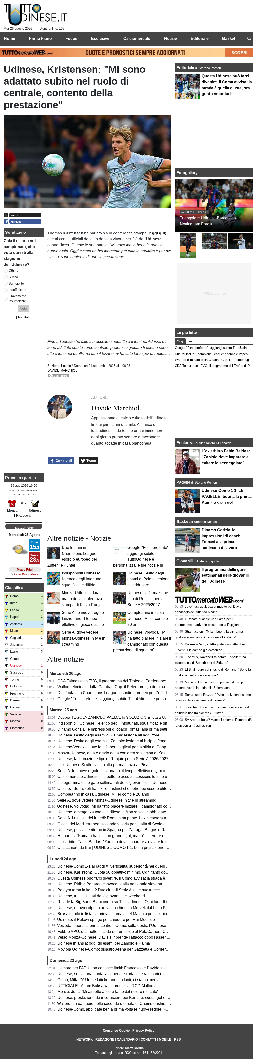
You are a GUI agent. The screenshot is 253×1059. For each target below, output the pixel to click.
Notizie (66, 366)
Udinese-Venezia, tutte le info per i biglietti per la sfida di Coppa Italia (117, 747)
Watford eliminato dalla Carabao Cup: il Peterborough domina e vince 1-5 (121, 687)
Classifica (14, 588)
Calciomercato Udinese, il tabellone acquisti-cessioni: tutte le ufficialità (118, 776)
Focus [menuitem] (71, 38)
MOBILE (165, 1039)
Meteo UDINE (24, 528)
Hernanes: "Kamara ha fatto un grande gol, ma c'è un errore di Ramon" (119, 836)
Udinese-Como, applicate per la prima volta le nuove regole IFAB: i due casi (123, 1009)
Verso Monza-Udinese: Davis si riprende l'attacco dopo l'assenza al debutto (123, 937)
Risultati (24, 317)
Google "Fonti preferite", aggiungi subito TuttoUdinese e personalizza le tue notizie (129, 699)
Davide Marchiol (62, 370)
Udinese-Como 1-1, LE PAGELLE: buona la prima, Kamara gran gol (227, 496)
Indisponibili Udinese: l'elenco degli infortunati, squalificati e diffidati (83, 579)
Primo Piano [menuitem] (40, 38)
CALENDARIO (127, 1039)
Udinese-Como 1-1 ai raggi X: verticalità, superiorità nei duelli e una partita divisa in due (134, 866)
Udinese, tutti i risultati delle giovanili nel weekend (101, 896)
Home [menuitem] (9, 38)
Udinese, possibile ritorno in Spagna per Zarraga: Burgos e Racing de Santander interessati (137, 830)
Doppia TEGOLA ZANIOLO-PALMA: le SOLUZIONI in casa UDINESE (118, 717)
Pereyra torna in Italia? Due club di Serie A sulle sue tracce (108, 890)
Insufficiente (17, 290)
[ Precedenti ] (23, 515)
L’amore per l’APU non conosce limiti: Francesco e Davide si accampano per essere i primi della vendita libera (153, 968)
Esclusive (185, 443)
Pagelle (183, 482)
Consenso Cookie (116, 1030)
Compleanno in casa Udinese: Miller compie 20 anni (147, 618)
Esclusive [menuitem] (100, 38)
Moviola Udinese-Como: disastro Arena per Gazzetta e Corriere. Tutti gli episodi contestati (135, 949)
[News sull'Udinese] (35, 15)
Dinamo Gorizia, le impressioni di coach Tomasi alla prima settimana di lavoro (125, 729)
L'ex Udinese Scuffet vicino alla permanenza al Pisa (102, 765)
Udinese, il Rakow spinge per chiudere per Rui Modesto (106, 919)
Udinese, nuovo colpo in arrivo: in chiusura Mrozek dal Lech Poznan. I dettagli (125, 908)
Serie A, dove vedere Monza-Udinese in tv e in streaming (83, 638)
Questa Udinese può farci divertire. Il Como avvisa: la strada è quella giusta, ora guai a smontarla (141, 878)
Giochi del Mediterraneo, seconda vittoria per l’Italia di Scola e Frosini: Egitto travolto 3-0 (134, 824)
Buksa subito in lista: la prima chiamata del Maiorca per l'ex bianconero (119, 914)
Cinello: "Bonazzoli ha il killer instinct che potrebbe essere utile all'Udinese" (123, 788)
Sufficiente (16, 283)
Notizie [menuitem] (170, 38)
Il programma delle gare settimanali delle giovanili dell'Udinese (112, 782)
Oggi (180, 341)
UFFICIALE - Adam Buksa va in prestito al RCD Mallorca (107, 986)
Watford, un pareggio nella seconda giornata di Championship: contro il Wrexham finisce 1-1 (137, 1003)
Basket (183, 522)
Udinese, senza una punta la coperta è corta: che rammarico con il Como (120, 974)
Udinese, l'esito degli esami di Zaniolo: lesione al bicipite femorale (115, 741)
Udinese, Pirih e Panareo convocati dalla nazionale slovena (109, 884)
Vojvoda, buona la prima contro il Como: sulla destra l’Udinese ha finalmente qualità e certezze (140, 925)
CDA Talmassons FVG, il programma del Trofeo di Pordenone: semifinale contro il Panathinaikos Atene (147, 681)
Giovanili (184, 561)
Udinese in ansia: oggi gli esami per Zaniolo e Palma (103, 943)
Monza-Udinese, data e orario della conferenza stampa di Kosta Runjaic (83, 599)
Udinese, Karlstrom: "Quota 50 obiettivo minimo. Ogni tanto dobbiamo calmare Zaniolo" (133, 872)
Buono (13, 277)
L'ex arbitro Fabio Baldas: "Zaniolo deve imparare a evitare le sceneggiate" (122, 842)
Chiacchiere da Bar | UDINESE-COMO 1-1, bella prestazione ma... (115, 847)
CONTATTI (148, 1039)
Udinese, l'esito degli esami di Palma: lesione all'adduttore (148, 579)
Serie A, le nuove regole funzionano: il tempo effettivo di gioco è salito (83, 618)
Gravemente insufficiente (17, 298)
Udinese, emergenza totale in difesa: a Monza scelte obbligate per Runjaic (122, 812)
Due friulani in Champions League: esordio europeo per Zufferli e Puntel (120, 693)
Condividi (63, 461)
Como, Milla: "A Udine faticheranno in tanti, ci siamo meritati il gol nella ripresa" (126, 980)
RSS (177, 1039)
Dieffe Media (134, 1048)
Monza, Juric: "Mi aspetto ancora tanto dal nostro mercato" (108, 991)
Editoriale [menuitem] (200, 38)
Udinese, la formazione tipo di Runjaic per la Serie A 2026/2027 (147, 599)
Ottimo (13, 270)
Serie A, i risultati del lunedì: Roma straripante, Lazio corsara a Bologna (119, 818)
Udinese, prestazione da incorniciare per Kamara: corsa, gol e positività (119, 997)
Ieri (190, 341)
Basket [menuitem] (228, 38)
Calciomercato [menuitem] (136, 38)
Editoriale (185, 68)
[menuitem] (249, 39)
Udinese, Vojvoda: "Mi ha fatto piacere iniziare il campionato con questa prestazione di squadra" (141, 806)
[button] (23, 308)
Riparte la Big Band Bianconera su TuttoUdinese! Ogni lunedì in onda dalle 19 (125, 902)
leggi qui (157, 233)
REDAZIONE (104, 1039)
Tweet (90, 461)
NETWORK (84, 1039)
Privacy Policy (143, 1030)
